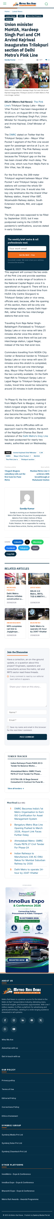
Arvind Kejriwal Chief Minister (24, 453)
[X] (41, 1020)
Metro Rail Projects (34, 16)
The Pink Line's (12, 459)
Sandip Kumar (10, 60)
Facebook (11, 548)
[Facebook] (5, 1020)
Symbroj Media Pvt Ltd (12, 1135)
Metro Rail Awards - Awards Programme (20, 1199)
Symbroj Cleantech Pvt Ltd (14, 1151)
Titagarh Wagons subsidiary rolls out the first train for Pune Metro (15, 475)
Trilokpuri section (27, 459)
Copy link (10, 554)
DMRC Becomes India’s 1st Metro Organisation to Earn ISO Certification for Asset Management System (29, 813)
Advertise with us (10, 1048)
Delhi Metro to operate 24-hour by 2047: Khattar (28, 871)
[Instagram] (14, 1020)
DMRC (21, 16)
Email (35, 548)
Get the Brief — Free (27, 255)
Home (7, 11)
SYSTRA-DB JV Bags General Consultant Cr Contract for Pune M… (27, 780)
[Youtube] (14, 1029)
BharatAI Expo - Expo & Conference (18, 1191)
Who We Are (7, 1039)
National (9, 19)
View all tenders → (16, 788)
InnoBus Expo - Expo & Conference (18, 1182)
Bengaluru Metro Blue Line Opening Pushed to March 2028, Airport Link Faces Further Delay (28, 829)
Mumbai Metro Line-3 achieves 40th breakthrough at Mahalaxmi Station (39, 475)
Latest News (17, 11)
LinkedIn (17, 542)
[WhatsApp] (5, 1029)
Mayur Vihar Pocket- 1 (22, 456)
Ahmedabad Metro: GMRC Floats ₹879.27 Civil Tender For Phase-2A (29, 844)
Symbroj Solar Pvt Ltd (12, 1143)
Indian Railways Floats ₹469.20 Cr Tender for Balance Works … (27, 764)
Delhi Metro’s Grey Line (35, 436)
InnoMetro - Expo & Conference (16, 1174)
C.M (41, 453)
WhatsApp (37, 542)
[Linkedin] (23, 1020)
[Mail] (32, 1020)
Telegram (24, 548)
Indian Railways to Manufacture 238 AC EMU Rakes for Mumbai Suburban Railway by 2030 (29, 858)
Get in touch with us (11, 1056)
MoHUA (37, 456)
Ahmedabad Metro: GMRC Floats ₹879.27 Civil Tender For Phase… (26, 772)
